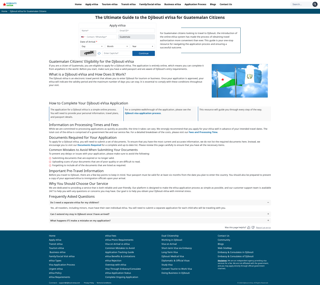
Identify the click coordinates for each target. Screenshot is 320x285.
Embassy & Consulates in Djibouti (236, 252)
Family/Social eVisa (150, 4)
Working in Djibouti (172, 239)
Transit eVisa (128, 4)
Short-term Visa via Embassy (177, 248)
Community (224, 239)
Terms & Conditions (104, 283)
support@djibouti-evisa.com (69, 283)
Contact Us (226, 4)
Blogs (213, 4)
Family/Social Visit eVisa (61, 256)
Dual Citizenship (170, 235)
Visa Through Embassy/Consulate (123, 268)
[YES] (249, 227)
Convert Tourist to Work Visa (177, 268)
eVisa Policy (55, 272)
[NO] (253, 227)
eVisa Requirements (59, 277)
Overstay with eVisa (115, 264)
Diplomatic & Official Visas (176, 260)
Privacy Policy (89, 283)
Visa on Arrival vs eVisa (117, 243)
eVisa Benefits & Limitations (120, 256)
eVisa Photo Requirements (119, 239)
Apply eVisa (91, 4)
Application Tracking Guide (119, 252)
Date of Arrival (88, 41)
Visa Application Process (62, 264)
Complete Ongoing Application (121, 277)
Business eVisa (172, 4)
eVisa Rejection (113, 260)
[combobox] (83, 37)
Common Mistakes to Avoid (120, 248)
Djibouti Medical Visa (173, 256)
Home (78, 4)
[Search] (315, 4)
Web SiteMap (225, 248)
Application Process (195, 4)
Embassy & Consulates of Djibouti (236, 256)
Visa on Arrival (169, 243)
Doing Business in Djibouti (176, 272)
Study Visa (167, 264)
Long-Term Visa (170, 252)
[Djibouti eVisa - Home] (9, 4)
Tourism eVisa (110, 4)
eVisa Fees (110, 235)
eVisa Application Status (118, 272)
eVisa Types (55, 260)
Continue (143, 53)
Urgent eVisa (56, 268)
